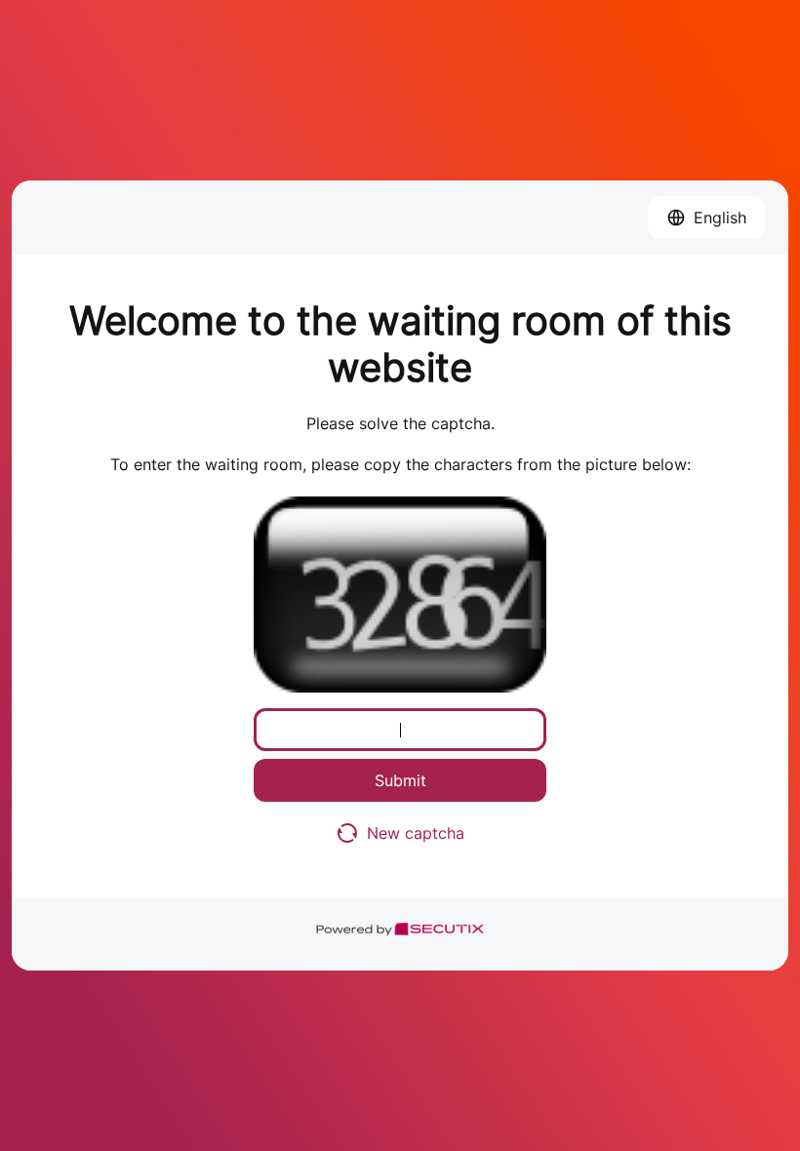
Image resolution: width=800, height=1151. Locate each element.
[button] (706, 217)
